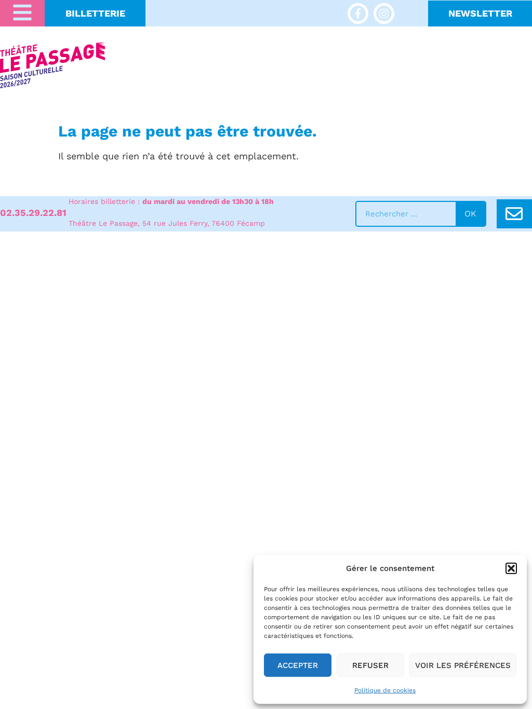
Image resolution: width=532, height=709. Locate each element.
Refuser (370, 665)
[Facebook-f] (358, 13)
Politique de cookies (385, 690)
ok (470, 214)
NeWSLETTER (480, 13)
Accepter (297, 665)
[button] (511, 568)
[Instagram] (384, 13)
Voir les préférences (463, 665)
